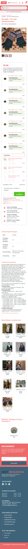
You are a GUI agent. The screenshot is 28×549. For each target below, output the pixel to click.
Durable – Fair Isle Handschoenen (7, 408)
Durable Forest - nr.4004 (16, 144)
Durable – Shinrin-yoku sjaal (7, 390)
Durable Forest (8, 203)
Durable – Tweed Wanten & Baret (20, 372)
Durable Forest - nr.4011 (16, 132)
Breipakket (5, 200)
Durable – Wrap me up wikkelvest (20, 335)
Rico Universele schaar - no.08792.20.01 (14, 176)
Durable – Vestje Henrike (20, 353)
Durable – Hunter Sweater (7, 372)
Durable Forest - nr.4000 (16, 87)
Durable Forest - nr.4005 (16, 98)
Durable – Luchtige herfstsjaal (7, 335)
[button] (24, 30)
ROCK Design (21, 544)
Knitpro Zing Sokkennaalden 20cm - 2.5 (15, 159)
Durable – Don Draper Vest (7, 353)
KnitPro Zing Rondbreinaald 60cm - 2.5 (15, 167)
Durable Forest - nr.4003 (16, 109)
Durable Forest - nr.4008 (16, 121)
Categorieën (17, 199)
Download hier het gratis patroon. (10, 313)
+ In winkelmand (19, 194)
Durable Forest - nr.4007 (16, 75)
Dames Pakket (11, 200)
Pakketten (11, 199)
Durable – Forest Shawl (20, 390)
